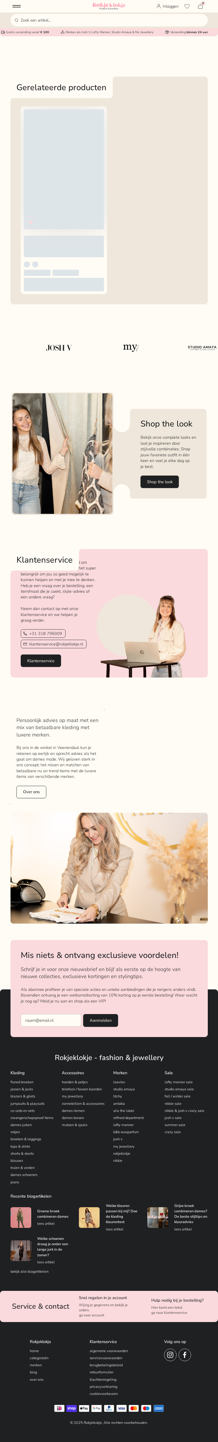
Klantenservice (40, 661)
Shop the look (160, 482)
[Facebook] (185, 1355)
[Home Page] (109, 6)
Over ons (31, 792)
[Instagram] (170, 1355)
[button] (17, 6)
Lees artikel (46, 1223)
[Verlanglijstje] (187, 6)
